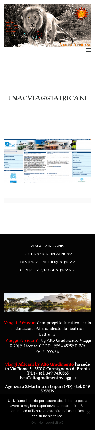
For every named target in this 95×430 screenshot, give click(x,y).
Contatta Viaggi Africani (46, 269)
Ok (33, 422)
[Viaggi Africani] (47, 25)
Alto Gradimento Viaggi (69, 339)
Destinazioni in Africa (46, 253)
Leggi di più (54, 422)
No (40, 422)
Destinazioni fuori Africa (46, 261)
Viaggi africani (46, 245)
